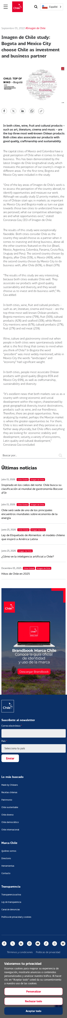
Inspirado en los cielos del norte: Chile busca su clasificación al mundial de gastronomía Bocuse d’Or (32, 488)
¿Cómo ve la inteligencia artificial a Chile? (27, 556)
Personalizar (33, 991)
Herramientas (7, 865)
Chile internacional (10, 829)
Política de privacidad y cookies (16, 917)
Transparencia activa (11, 894)
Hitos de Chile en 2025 (15, 573)
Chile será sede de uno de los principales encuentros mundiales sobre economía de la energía (29, 513)
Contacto (5, 873)
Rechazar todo (33, 1001)
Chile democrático (10, 822)
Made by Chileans (9, 785)
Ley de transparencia (11, 902)
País (4, 741)
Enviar (10, 758)
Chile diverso (7, 814)
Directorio (6, 858)
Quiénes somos (8, 851)
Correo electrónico (11, 725)
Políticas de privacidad (48, 952)
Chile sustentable (9, 807)
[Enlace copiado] (41, 111)
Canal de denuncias (10, 909)
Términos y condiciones (20, 952)
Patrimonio (6, 799)
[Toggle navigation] (5, 6)
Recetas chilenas (9, 792)
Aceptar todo (33, 1010)
